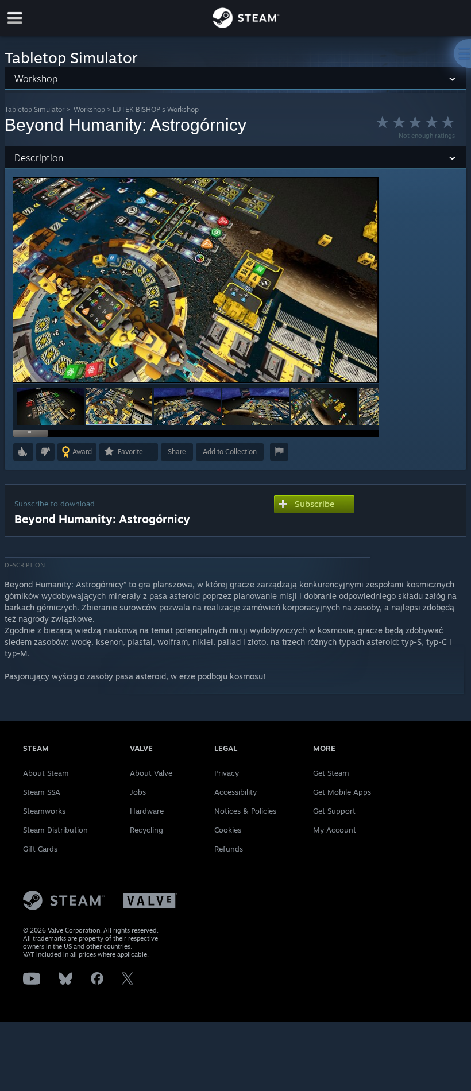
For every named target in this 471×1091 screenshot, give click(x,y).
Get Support (334, 810)
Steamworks (44, 810)
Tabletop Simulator (34, 109)
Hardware (147, 810)
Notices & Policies (245, 810)
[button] (50, 406)
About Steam (46, 772)
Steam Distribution (55, 829)
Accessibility (235, 791)
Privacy (226, 772)
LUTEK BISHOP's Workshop (156, 109)
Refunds (228, 848)
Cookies (227, 829)
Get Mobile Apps (342, 791)
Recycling (146, 829)
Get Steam (331, 772)
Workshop (89, 109)
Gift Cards (40, 848)
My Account (334, 829)
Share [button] (177, 451)
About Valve (151, 772)
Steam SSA (41, 791)
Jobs (138, 791)
